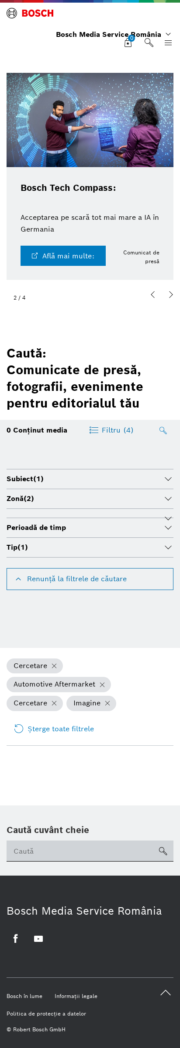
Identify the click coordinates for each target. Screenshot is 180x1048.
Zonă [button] (20, 498)
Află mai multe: (68, 256)
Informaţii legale (76, 996)
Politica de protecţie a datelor (46, 1013)
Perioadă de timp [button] (36, 527)
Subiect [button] (25, 478)
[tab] (90, 479)
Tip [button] (17, 547)
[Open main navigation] (166, 43)
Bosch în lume (24, 996)
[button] (153, 295)
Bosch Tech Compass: (68, 187)
